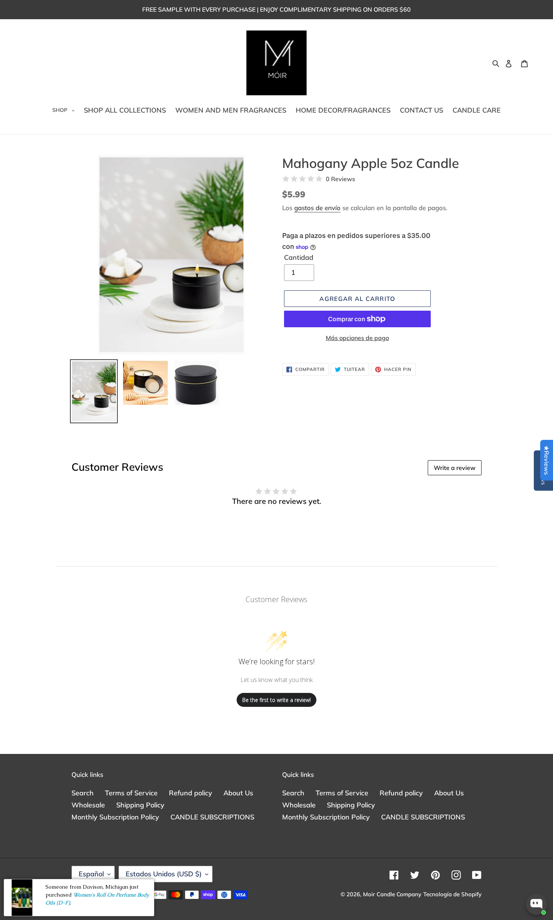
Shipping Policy (140, 805)
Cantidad (298, 257)
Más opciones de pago (357, 338)
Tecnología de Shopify (452, 894)
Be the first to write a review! (276, 699)
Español (91, 874)
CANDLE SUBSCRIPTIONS (212, 817)
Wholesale (88, 805)
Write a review (455, 467)
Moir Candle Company (392, 894)
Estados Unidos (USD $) (164, 874)
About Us (238, 793)
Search (82, 793)
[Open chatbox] (536, 904)
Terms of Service (131, 793)
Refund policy (190, 793)
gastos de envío (317, 208)
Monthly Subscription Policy (115, 817)
